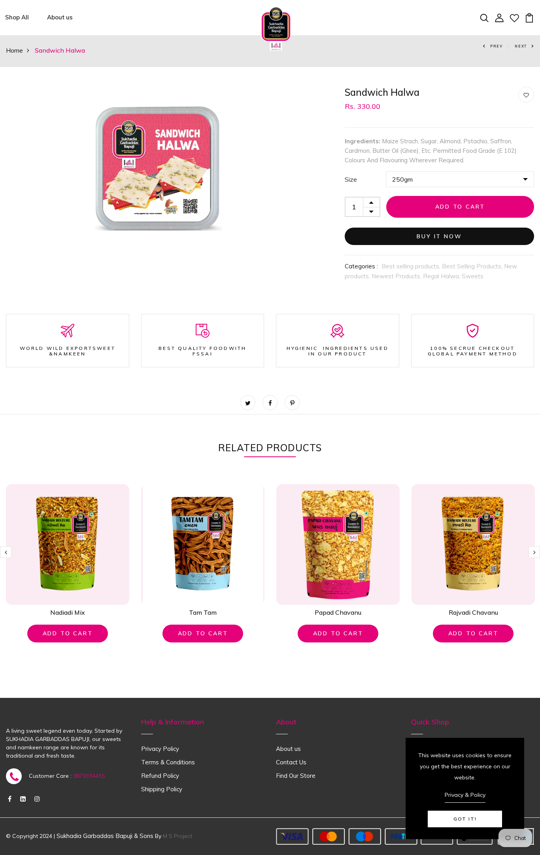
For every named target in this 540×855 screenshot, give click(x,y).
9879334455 (89, 775)
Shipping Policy (161, 789)
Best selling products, (411, 266)
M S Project (177, 836)
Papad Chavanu (338, 612)
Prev (496, 46)
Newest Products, (397, 276)
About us (60, 17)
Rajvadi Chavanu (473, 612)
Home (14, 50)
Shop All (17, 17)
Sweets (472, 276)
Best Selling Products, (473, 266)
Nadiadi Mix (67, 612)
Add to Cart (460, 206)
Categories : (361, 266)
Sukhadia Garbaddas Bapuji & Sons (105, 836)
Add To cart (68, 633)
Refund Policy (160, 775)
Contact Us (291, 762)
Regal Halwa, (442, 276)
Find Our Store (295, 775)
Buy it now (439, 236)
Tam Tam (203, 612)
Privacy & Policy (465, 794)
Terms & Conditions (168, 762)
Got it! (465, 819)
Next (521, 46)
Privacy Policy (160, 748)
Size (351, 179)
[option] (157, 166)
